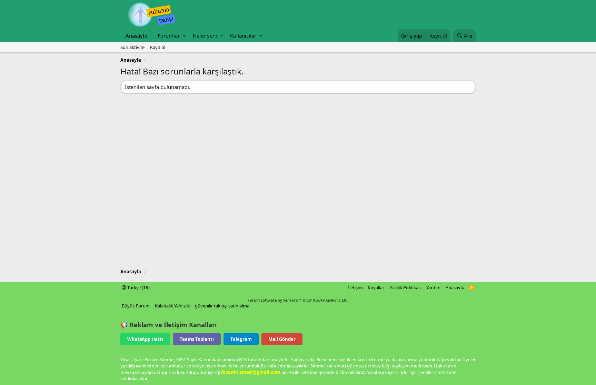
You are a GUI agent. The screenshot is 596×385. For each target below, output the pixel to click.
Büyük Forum (136, 306)
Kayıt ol (157, 47)
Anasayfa (136, 35)
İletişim (355, 287)
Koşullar (376, 287)
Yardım (433, 287)
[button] (184, 35)
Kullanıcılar (243, 35)
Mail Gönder (282, 339)
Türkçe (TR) (138, 287)
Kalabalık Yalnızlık (172, 306)
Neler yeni (205, 35)
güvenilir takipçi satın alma (222, 306)
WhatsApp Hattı (145, 339)
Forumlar (169, 35)
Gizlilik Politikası (405, 287)
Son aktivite (132, 47)
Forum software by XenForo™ (298, 300)
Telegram (241, 339)
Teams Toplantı (197, 339)
